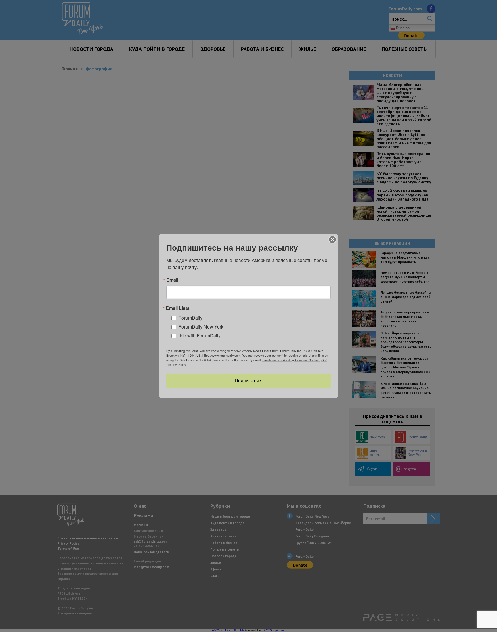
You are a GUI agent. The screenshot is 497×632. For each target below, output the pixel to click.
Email (172, 279)
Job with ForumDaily (200, 335)
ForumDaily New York (201, 326)
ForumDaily (190, 317)
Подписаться (249, 380)
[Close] (332, 239)
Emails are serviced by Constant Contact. (291, 360)
